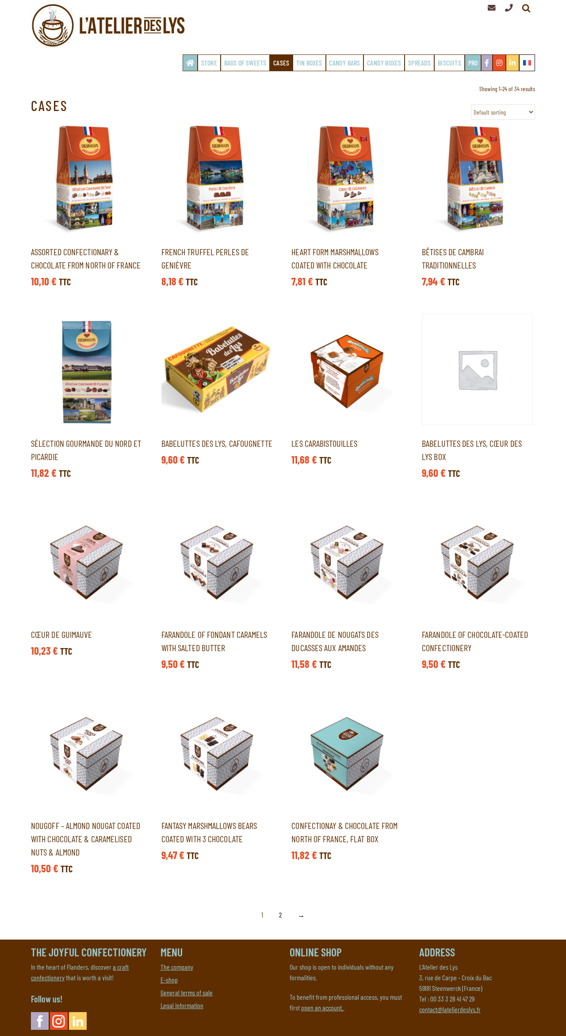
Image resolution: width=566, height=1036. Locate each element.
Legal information (182, 1005)
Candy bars (344, 62)
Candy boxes (384, 62)
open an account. (322, 1007)
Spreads (419, 62)
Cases (281, 62)
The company (177, 967)
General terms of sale (187, 992)
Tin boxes (309, 62)
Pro (473, 62)
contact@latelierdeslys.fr (450, 1009)
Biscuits (449, 62)
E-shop (169, 979)
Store (209, 62)
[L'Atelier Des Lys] (110, 25)
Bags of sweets (245, 62)
